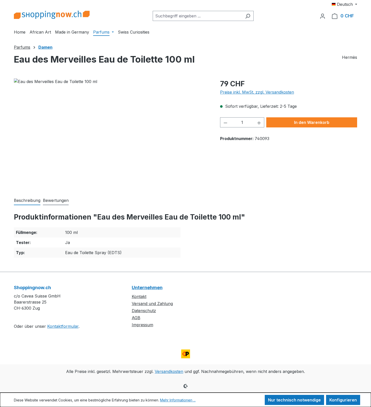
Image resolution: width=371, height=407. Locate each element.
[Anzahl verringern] (225, 122)
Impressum (142, 324)
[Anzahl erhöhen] (259, 122)
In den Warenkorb (311, 122)
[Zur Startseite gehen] (52, 15)
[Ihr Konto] (322, 16)
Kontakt (139, 296)
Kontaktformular (62, 326)
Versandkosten (169, 371)
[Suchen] (248, 16)
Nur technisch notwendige (294, 399)
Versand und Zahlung (152, 303)
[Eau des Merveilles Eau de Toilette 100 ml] (112, 132)
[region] (112, 132)
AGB (136, 317)
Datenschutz (144, 310)
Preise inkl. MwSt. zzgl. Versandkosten (257, 92)
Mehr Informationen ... (178, 400)
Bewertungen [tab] (56, 200)
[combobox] (197, 16)
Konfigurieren (343, 399)
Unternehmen (147, 287)
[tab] (27, 200)
